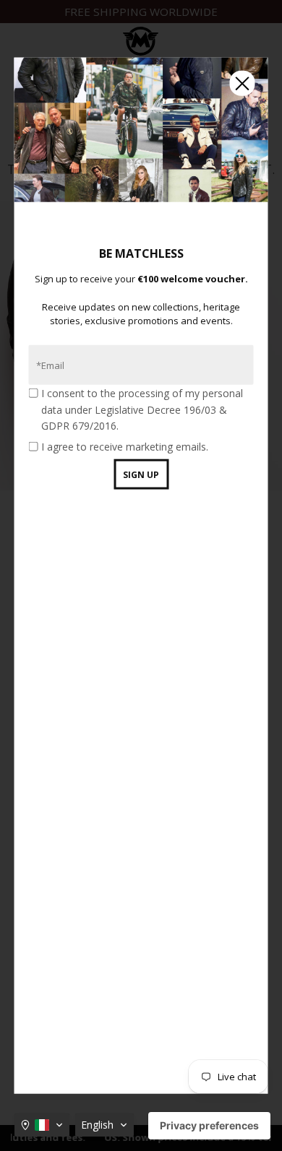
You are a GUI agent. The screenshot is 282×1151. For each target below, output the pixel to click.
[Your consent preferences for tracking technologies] (209, 1125)
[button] (41, 1125)
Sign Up (141, 475)
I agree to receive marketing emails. (124, 446)
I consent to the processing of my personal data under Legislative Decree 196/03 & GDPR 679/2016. (142, 409)
